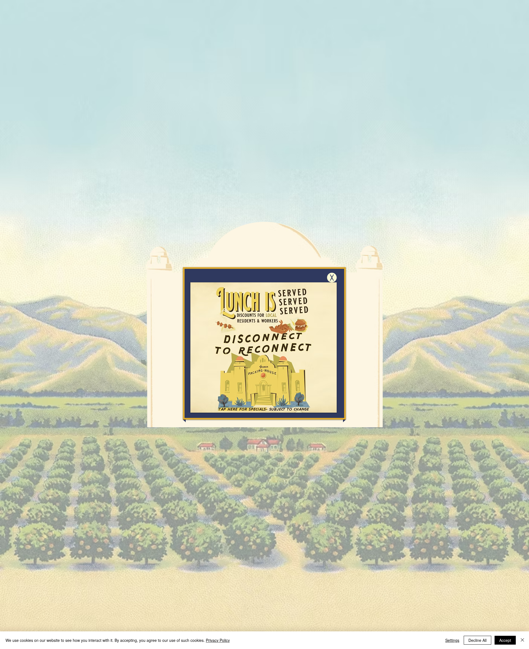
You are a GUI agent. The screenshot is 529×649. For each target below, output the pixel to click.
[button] (332, 277)
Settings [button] (452, 640)
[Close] (522, 640)
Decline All (477, 640)
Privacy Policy (218, 640)
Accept (505, 640)
